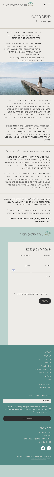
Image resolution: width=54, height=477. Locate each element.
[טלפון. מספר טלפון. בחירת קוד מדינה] (14, 270)
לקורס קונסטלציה (24, 61)
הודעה (48, 276)
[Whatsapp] (49, 448)
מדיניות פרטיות (45, 384)
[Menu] (49, 4)
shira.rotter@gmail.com (35, 439)
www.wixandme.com (38, 459)
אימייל (48, 266)
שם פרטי (47, 255)
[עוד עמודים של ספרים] (39, 359)
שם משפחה (25, 255)
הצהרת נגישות (45, 387)
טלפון (27, 266)
